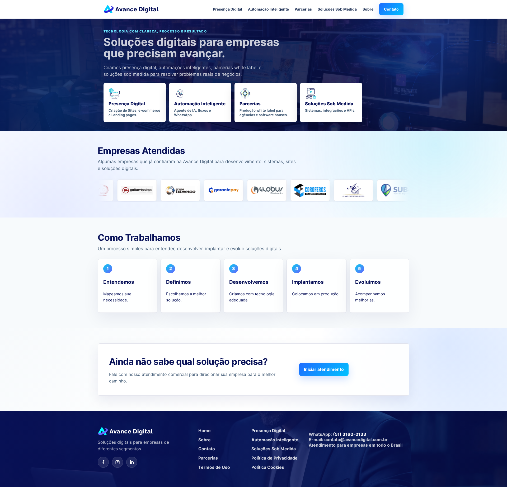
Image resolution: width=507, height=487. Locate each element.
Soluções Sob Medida (337, 9)
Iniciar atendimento (324, 369)
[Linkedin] (131, 462)
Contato (391, 9)
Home (204, 430)
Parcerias (303, 9)
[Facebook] (103, 462)
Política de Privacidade (274, 458)
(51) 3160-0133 (349, 434)
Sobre (368, 9)
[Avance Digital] (131, 9)
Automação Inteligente (268, 9)
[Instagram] (117, 462)
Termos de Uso (214, 467)
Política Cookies (267, 467)
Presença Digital (227, 9)
